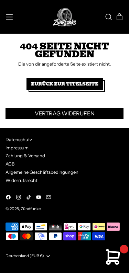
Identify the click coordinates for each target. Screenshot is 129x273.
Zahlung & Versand (25, 155)
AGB (10, 164)
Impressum (17, 147)
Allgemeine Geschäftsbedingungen (42, 172)
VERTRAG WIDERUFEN (65, 113)
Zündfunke (31, 208)
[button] (108, 17)
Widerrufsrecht (21, 180)
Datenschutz (19, 139)
